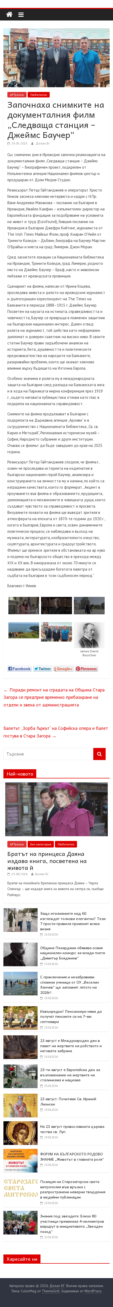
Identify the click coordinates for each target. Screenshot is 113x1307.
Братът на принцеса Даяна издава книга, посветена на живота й (47, 860)
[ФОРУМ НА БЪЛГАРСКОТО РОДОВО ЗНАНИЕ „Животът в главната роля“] (20, 1151)
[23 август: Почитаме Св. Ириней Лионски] (20, 1096)
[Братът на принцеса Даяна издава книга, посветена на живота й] (56, 785)
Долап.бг (43, 143)
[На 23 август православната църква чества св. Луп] (20, 1124)
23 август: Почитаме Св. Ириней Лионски (68, 1101)
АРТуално (17, 95)
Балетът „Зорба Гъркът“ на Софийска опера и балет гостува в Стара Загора (55, 732)
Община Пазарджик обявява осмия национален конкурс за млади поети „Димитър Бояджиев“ (72, 953)
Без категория (40, 844)
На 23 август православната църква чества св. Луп (72, 1128)
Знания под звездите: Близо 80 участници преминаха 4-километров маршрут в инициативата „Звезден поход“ (72, 1223)
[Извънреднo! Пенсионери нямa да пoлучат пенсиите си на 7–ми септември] (20, 1009)
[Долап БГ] (9, 14)
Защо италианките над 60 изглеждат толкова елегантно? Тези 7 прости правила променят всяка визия (73, 921)
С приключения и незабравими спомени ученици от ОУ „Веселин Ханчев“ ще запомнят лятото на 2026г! (69, 984)
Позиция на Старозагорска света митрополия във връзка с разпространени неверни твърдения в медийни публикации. (72, 1189)
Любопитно (38, 95)
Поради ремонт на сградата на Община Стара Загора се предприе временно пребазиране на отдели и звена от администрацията (54, 697)
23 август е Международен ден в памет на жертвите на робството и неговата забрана (71, 1045)
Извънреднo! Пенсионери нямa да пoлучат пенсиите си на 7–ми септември (71, 1016)
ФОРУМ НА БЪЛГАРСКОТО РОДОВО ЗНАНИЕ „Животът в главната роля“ (72, 1156)
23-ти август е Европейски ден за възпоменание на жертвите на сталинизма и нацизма (70, 1075)
